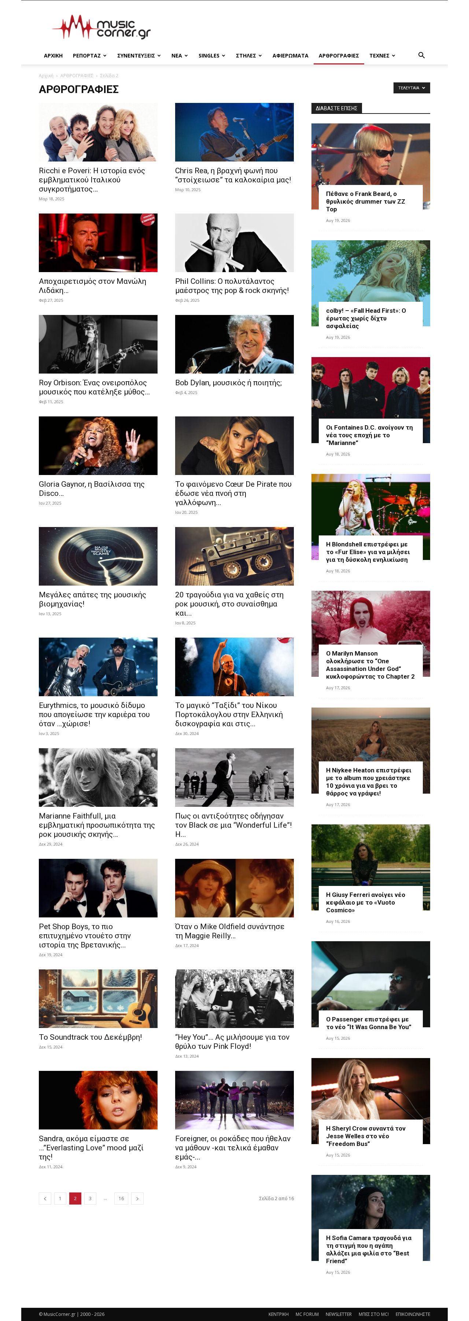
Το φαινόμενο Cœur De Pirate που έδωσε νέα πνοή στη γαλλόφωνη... (233, 493)
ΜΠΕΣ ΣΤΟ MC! (374, 1314)
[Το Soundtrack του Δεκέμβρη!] (98, 998)
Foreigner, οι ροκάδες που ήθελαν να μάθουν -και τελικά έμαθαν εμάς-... (233, 1147)
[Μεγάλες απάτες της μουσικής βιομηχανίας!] (98, 556)
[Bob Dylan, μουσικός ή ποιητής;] (234, 344)
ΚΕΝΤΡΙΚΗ (279, 1314)
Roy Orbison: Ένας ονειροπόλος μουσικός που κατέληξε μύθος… (94, 387)
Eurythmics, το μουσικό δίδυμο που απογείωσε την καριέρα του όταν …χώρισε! (94, 714)
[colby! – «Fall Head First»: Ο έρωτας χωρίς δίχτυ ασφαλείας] (370, 283)
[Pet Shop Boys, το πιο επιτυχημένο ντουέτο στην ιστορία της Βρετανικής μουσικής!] (98, 888)
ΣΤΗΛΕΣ (246, 55)
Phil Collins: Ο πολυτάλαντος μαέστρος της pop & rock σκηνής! (232, 286)
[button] (421, 56)
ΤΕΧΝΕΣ (379, 55)
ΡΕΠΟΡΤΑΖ (87, 55)
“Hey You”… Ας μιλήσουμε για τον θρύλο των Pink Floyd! (232, 1042)
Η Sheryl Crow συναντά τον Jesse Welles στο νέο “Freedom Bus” (366, 1136)
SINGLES (209, 55)
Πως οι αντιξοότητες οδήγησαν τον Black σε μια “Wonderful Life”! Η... (233, 825)
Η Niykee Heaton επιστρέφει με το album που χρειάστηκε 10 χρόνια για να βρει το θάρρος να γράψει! (368, 782)
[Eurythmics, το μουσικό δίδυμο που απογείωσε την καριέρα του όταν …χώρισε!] (98, 667)
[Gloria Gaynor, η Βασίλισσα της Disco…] (98, 445)
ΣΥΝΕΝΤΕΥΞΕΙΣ (136, 55)
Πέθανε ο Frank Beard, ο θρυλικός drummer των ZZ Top (365, 201)
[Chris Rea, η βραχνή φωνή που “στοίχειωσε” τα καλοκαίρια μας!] (234, 132)
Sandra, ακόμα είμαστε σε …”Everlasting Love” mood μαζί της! (91, 1147)
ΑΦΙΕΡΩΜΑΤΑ (291, 55)
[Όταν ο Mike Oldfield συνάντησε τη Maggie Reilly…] (234, 888)
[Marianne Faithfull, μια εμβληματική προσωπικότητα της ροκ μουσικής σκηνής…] (98, 777)
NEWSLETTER (339, 1314)
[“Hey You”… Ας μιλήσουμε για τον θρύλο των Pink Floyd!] (234, 998)
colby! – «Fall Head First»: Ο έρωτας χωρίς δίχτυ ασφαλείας (366, 318)
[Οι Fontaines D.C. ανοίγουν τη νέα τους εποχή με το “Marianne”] (370, 400)
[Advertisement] (296, 27)
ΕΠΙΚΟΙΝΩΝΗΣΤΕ (413, 1314)
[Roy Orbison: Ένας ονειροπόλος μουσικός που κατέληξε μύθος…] (98, 344)
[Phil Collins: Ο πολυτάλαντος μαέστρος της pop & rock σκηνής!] (234, 243)
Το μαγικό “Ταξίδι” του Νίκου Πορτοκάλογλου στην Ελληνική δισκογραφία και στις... (229, 714)
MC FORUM (307, 1314)
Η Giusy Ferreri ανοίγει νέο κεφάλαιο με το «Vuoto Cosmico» (365, 902)
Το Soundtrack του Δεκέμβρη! (90, 1037)
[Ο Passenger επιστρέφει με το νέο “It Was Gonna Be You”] (370, 984)
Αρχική (46, 76)
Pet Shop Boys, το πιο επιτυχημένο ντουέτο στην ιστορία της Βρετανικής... (85, 935)
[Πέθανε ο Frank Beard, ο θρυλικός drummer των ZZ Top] (370, 166)
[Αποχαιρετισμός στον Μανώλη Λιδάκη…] (98, 243)
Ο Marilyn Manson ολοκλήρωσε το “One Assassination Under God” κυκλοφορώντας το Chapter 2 (370, 665)
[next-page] (137, 1198)
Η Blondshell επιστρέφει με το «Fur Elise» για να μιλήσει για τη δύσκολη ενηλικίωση (368, 552)
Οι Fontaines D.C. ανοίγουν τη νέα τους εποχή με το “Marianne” (369, 435)
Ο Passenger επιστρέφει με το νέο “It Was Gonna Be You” (368, 1023)
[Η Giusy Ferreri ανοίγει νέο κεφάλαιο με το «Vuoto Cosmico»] (370, 867)
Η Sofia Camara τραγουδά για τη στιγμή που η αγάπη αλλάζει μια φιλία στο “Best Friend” (368, 1249)
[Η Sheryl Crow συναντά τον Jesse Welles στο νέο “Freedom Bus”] (370, 1101)
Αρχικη (53, 55)
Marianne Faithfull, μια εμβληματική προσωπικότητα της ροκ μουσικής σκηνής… (97, 825)
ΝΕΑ (176, 55)
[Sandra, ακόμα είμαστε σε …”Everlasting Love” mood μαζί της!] (98, 1100)
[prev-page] (45, 1198)
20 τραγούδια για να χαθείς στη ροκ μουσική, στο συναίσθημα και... (229, 603)
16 (121, 1198)
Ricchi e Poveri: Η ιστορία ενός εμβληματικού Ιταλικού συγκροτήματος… (92, 179)
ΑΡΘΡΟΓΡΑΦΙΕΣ (339, 55)
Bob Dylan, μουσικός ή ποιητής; (228, 382)
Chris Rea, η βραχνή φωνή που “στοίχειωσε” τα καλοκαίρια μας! (233, 175)
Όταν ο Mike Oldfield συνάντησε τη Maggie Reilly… (230, 931)
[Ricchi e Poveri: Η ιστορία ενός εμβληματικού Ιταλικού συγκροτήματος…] (98, 132)
